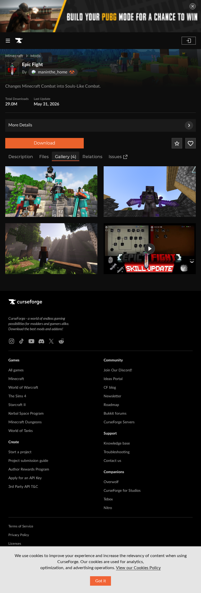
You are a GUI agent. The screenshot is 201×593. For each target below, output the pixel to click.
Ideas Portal (113, 379)
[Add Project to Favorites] (177, 143)
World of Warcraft (23, 387)
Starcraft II (17, 405)
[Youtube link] (31, 341)
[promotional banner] (100, 16)
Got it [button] (100, 581)
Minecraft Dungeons (25, 422)
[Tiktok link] (21, 341)
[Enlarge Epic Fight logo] (12, 69)
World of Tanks (20, 431)
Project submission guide (28, 461)
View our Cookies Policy (138, 568)
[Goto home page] (19, 40)
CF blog (110, 387)
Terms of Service (20, 526)
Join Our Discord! (118, 370)
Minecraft (14, 56)
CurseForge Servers (119, 422)
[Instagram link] (11, 341)
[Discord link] (41, 341)
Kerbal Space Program (26, 413)
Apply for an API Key (25, 478)
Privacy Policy (18, 535)
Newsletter (112, 396)
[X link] (51, 341)
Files (44, 156)
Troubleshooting (117, 452)
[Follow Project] (190, 143)
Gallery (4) (65, 156)
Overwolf (111, 482)
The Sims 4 (17, 396)
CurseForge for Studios (122, 491)
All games (16, 370)
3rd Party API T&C (23, 487)
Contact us (112, 461)
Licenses (14, 544)
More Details (20, 125)
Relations (92, 156)
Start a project (19, 452)
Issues (115, 156)
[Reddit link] (61, 341)
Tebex (108, 499)
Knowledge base (117, 443)
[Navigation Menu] (7, 40)
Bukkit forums (115, 413)
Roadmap (111, 405)
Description (20, 156)
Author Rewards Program (28, 469)
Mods (35, 56)
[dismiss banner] (192, 6)
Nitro (108, 508)
